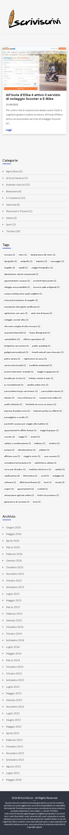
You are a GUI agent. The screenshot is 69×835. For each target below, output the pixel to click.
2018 (13, 779)
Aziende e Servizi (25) (18, 184)
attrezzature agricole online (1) (19, 495)
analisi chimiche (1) (13, 404)
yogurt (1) (9, 489)
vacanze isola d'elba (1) (50, 397)
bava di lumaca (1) (27, 397)
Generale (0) (13, 204)
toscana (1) (9, 254)
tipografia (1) (10, 261)
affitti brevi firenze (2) (29, 482)
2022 (15, 706)
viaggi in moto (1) (31, 456)
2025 (14, 567)
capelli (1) (23, 267)
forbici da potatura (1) (48, 495)
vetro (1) (22, 254)
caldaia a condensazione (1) (17, 443)
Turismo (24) (13, 231)
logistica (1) (41, 261)
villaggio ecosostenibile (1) (17, 287)
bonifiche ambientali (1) (40, 365)
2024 (14, 626)
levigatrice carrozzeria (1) (16, 345)
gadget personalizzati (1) (16, 352)
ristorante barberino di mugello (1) (21, 300)
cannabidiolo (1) (12, 339)
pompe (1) (9, 450)
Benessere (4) (13, 191)
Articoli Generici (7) (17, 178)
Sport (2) (11, 224)
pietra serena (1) (12, 358)
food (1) (37, 501)
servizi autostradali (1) (15, 365)
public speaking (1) (41, 345)
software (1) (10, 482)
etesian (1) (9, 397)
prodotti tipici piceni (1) (44, 280)
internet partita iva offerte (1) (47, 411)
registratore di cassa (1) (35, 358)
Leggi (9, 129)
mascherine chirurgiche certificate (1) (22, 306)
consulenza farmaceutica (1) (17, 462)
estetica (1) (54, 443)
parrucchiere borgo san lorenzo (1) (21, 391)
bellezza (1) (39, 443)
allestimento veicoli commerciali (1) (21, 274)
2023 (14, 666)
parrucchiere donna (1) (52, 391)
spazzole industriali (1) (15, 332)
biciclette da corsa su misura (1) (41, 404)
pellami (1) (44, 450)
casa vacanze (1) (52, 456)
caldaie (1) (60, 469)
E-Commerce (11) (15, 197)
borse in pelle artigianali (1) (46, 287)
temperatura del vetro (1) (42, 254)
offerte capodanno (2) (34, 339)
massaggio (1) (57, 261)
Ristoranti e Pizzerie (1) (19, 211)
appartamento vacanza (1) (17, 280)
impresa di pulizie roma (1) (17, 411)
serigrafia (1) (26, 261)
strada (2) (59, 482)
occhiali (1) (42, 489)
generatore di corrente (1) (16, 501)
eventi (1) (35, 436)
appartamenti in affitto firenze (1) (20, 430)
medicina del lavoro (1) (40, 469)
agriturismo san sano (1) (16, 313)
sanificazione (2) (12, 475)
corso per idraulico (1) (15, 469)
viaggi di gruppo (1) (49, 430)
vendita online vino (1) (37, 384)
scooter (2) (9, 436)
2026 (13, 527)
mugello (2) (9, 267)
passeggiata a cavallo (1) (16, 417)
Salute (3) (11, 217)
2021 (14, 746)
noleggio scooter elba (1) (16, 319)
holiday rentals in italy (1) (41, 378)
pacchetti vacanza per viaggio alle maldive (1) (26, 423)
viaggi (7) (22, 436)
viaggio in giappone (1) (48, 371)
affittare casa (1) (12, 456)
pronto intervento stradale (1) (18, 371)
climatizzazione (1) (27, 450)
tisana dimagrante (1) (39, 332)
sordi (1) (45, 475)
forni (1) (48, 482)
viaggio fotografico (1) (42, 267)
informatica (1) (30, 475)
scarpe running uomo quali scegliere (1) (23, 293)
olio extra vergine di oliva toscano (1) (22, 326)
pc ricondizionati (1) (13, 384)
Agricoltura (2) (14, 171)
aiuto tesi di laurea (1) (41, 313)
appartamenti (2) (25, 489)
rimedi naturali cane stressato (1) (48, 352)
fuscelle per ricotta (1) (14, 378)
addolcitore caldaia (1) (45, 462)
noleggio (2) (58, 475)
